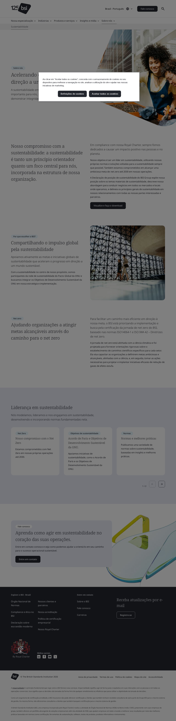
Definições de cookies (72, 94)
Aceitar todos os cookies (105, 94)
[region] (89, 86)
